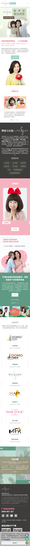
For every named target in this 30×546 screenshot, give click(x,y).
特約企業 (9, 520)
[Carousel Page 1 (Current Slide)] (11, 119)
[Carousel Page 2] (13, 119)
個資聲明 (18, 520)
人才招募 (24, 520)
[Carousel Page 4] (16, 119)
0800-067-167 (8, 511)
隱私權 (13, 520)
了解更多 (15, 472)
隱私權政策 (7, 539)
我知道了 (15, 543)
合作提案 (4, 520)
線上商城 (4, 521)
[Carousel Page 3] (18, 302)
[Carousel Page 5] (18, 119)
